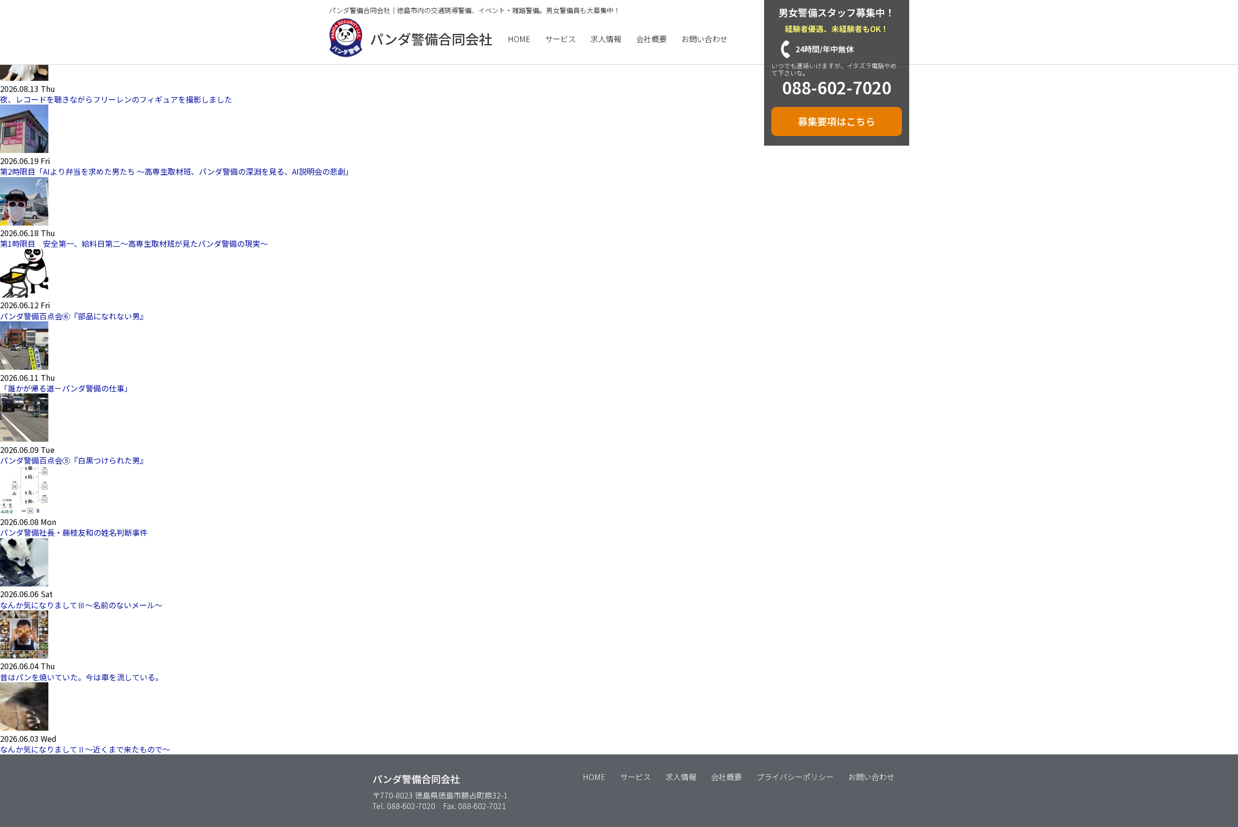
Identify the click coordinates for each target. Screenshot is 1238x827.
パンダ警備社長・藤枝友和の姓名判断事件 (73, 532)
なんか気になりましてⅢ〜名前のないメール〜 (81, 605)
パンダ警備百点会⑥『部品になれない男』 (73, 316)
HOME (519, 39)
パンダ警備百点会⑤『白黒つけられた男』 (73, 460)
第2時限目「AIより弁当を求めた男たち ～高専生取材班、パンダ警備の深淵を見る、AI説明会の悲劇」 (176, 171)
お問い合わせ (704, 39)
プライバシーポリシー (795, 776)
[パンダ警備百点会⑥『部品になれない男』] (24, 294)
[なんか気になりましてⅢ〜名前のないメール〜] (24, 583)
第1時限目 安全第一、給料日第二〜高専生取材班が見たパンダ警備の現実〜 (134, 243)
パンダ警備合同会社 (431, 38)
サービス (560, 39)
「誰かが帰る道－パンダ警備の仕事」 (66, 388)
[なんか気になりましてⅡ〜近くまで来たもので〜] (24, 727)
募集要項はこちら (836, 121)
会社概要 (651, 39)
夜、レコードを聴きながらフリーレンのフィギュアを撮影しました (116, 99)
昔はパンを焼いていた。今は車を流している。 (81, 677)
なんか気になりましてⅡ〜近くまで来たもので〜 (85, 749)
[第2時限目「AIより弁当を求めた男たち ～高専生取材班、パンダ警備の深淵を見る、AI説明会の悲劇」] (24, 149)
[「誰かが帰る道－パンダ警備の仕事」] (24, 366)
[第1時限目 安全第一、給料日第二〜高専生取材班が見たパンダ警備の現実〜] (24, 222)
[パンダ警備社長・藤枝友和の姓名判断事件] (24, 511)
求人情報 (605, 39)
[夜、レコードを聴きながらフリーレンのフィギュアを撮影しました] (24, 77)
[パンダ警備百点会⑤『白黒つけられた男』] (24, 438)
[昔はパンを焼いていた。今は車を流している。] (24, 655)
